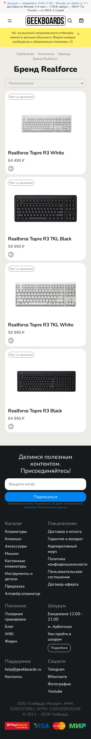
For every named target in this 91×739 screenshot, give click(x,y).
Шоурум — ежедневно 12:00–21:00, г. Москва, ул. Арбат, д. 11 (46, 3)
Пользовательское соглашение (65, 574)
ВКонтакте (57, 676)
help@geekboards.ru (23, 669)
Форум (11, 641)
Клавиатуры (16, 531)
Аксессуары (16, 546)
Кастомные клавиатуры (15, 563)
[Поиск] (69, 20)
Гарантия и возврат (65, 539)
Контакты (13, 676)
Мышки (11, 553)
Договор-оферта (63, 584)
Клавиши (13, 539)
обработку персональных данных (45, 507)
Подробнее (59, 647)
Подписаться (46, 496)
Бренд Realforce (45, 59)
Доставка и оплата (65, 531)
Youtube (55, 691)
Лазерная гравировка (15, 616)
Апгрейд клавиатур (22, 593)
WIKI (9, 634)
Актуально (46, 54)
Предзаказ (15, 586)
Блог (9, 626)
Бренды (64, 54)
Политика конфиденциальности (67, 561)
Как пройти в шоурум (59, 636)
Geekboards (25, 54)
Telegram (56, 669)
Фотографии (59, 684)
